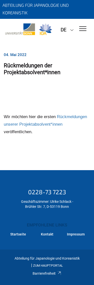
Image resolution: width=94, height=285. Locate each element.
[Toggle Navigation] (82, 29)
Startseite (18, 234)
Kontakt (47, 234)
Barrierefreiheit (44, 273)
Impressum (76, 234)
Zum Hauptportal (48, 265)
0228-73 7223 (47, 192)
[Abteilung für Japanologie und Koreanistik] (28, 29)
